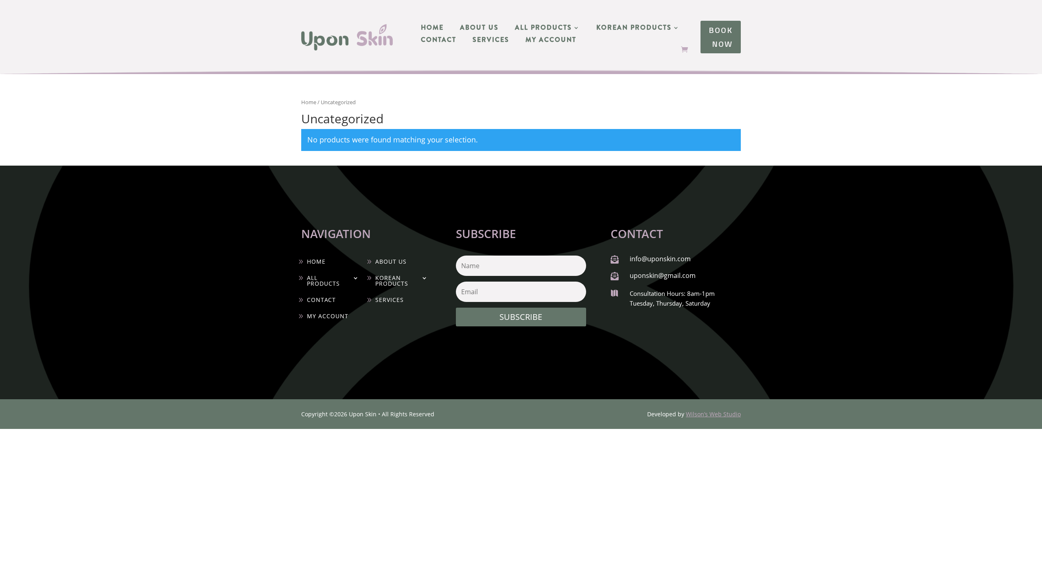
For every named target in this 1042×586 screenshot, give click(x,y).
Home (432, 28)
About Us (479, 28)
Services (491, 40)
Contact (438, 40)
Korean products (634, 28)
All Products (543, 28)
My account (550, 40)
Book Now (721, 37)
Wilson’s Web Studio (713, 414)
